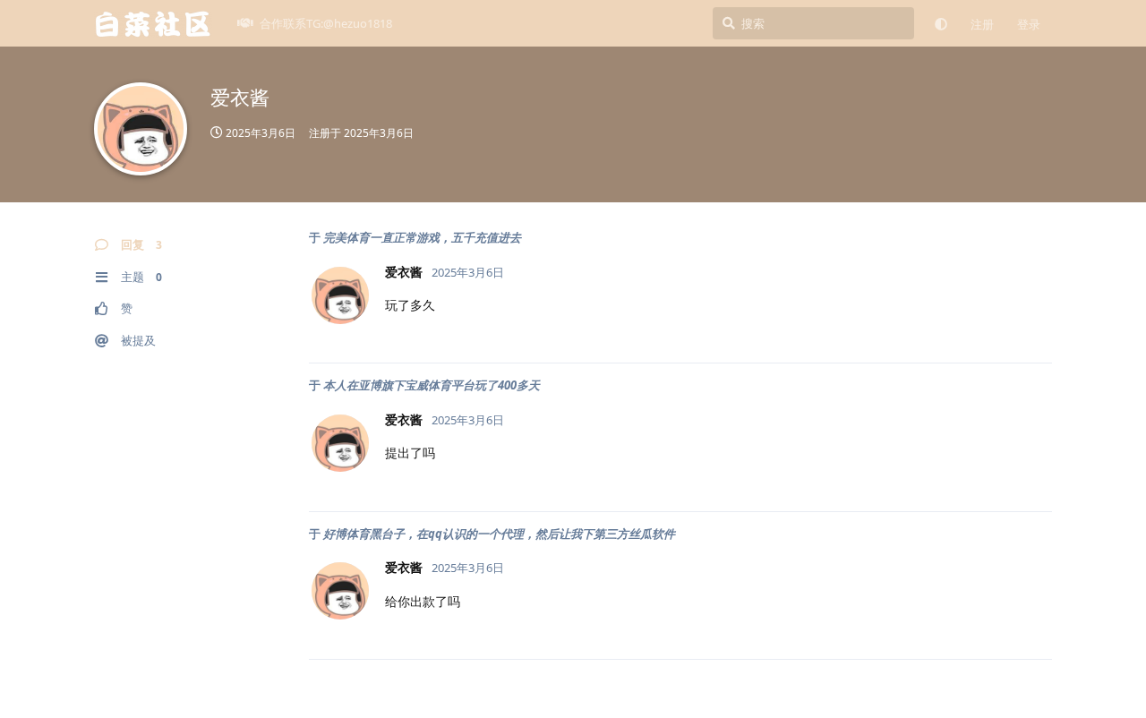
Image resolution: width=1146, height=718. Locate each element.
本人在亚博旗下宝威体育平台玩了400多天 (431, 385)
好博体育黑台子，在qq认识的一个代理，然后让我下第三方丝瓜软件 (499, 534)
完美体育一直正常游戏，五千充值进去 (422, 237)
